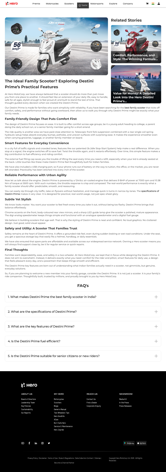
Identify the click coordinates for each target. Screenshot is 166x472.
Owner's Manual (60, 410)
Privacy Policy (33, 458)
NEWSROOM (125, 394)
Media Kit (123, 399)
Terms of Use (53, 458)
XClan (56, 420)
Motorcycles (59, 399)
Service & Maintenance (63, 427)
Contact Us (91, 399)
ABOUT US (26, 394)
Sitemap (98, 458)
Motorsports (96, 4)
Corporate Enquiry (94, 406)
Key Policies (26, 406)
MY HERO (59, 394)
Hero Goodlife (59, 416)
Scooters (57, 403)
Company (128, 4)
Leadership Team (28, 403)
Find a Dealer (92, 403)
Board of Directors (28, 399)
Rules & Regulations (66, 458)
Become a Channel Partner (64, 463)
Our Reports (26, 413)
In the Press (124, 403)
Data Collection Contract (84, 458)
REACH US (92, 394)
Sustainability (27, 410)
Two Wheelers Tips (61, 413)
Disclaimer (43, 458)
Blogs (56, 406)
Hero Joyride (59, 430)
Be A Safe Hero (60, 423)
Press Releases (125, 406)
